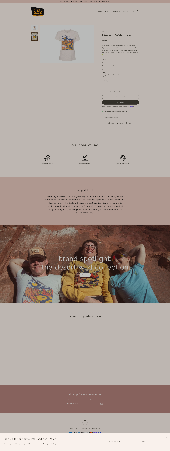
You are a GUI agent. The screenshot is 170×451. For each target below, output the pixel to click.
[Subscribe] (143, 441)
